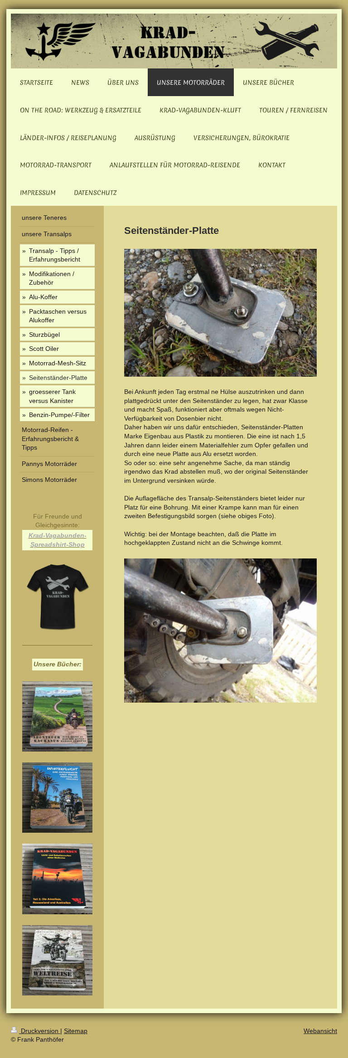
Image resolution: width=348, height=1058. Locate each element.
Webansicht (320, 1030)
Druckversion (39, 1030)
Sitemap (75, 1030)
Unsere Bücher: (58, 664)
